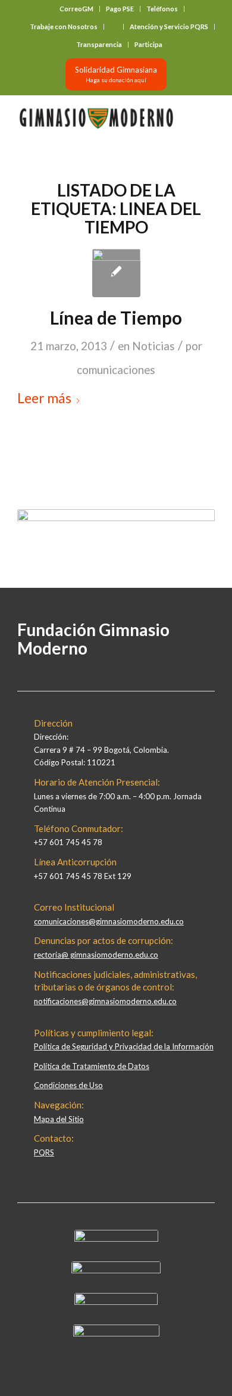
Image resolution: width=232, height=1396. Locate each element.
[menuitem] (77, 9)
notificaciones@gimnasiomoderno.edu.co (105, 1001)
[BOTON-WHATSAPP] (116, 1333)
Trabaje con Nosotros (64, 26)
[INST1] (116, 273)
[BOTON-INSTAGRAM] (116, 1270)
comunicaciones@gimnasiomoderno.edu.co (109, 921)
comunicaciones (116, 369)
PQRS (44, 1152)
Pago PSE (120, 9)
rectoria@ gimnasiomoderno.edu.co (96, 954)
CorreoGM (76, 9)
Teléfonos (162, 9)
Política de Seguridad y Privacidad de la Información (124, 1046)
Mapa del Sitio (59, 1119)
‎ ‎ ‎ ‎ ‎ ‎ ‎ (113, 26)
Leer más (44, 397)
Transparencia (99, 44)
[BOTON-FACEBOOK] (116, 1239)
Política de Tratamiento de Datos (91, 1066)
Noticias (153, 346)
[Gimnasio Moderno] (96, 118)
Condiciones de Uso (68, 1085)
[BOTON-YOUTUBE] (116, 1302)
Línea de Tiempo (116, 317)
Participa (148, 44)
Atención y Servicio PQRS (169, 26)
